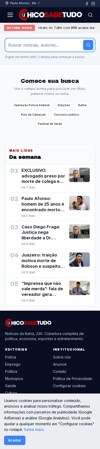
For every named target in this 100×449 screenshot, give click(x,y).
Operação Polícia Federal (31, 105)
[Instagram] (93, 3)
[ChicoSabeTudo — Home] (50, 14)
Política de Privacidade (72, 378)
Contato (59, 371)
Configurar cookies (69, 386)
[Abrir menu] (10, 15)
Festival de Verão (50, 124)
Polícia (10, 357)
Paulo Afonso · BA (23, 3)
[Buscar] (90, 14)
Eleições (64, 105)
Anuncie (60, 364)
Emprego (13, 364)
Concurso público (66, 114)
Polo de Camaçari (33, 114)
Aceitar (14, 440)
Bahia (82, 105)
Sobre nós (62, 357)
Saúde (10, 386)
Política (11, 371)
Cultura (11, 393)
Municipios (14, 378)
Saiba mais (34, 429)
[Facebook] (87, 3)
